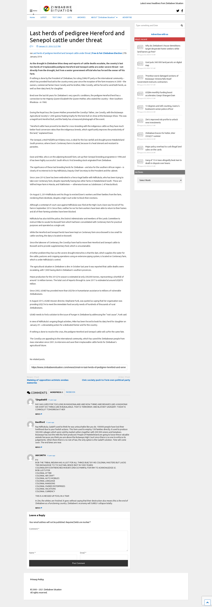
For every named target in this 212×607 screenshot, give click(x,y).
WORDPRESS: (56, 392)
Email (83, 553)
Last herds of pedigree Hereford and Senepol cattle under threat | (77, 53)
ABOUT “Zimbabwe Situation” (103, 17)
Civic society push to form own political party (106, 380)
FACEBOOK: (71, 392)
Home (32, 17)
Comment (34, 529)
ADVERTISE (127, 17)
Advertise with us (159, 34)
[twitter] (177, 11)
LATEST (44, 17)
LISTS (69, 17)
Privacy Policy (37, 579)
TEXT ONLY (57, 17)
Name (32, 553)
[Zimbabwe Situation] (58, 11)
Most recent (141, 39)
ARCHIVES (81, 17)
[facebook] (182, 11)
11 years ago (52, 400)
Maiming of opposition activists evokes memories (48, 381)
